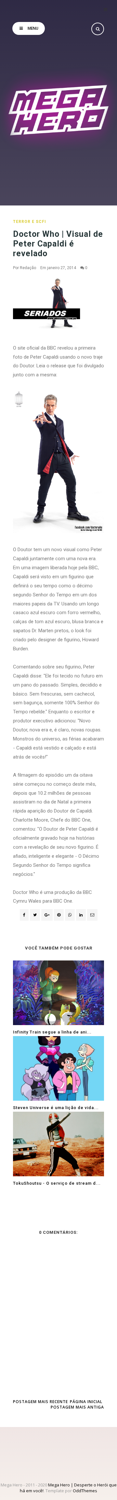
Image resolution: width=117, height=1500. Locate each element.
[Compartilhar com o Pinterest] (92, 915)
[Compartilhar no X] (35, 915)
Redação (28, 268)
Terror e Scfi (29, 221)
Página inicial (86, 1401)
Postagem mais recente (40, 1401)
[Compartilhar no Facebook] (24, 915)
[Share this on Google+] (47, 915)
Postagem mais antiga (77, 1407)
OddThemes (85, 1491)
